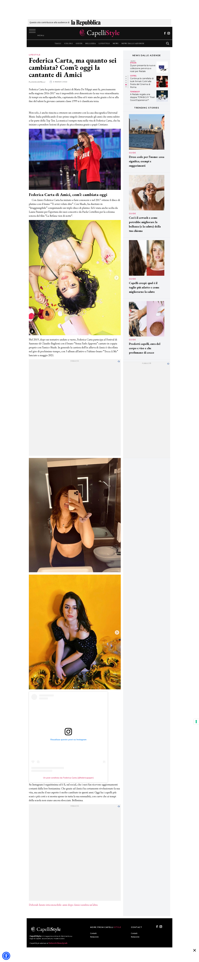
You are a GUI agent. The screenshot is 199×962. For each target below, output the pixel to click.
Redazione (94, 937)
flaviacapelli (37, 82)
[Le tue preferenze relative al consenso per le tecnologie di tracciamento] (196, 721)
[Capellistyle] (99, 33)
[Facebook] (164, 33)
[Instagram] (168, 33)
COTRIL (133, 61)
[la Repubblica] (86, 22)
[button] (126, 76)
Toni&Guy (135, 77)
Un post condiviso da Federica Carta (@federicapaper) (68, 778)
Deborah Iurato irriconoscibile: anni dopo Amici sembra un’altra (63, 904)
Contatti (93, 933)
